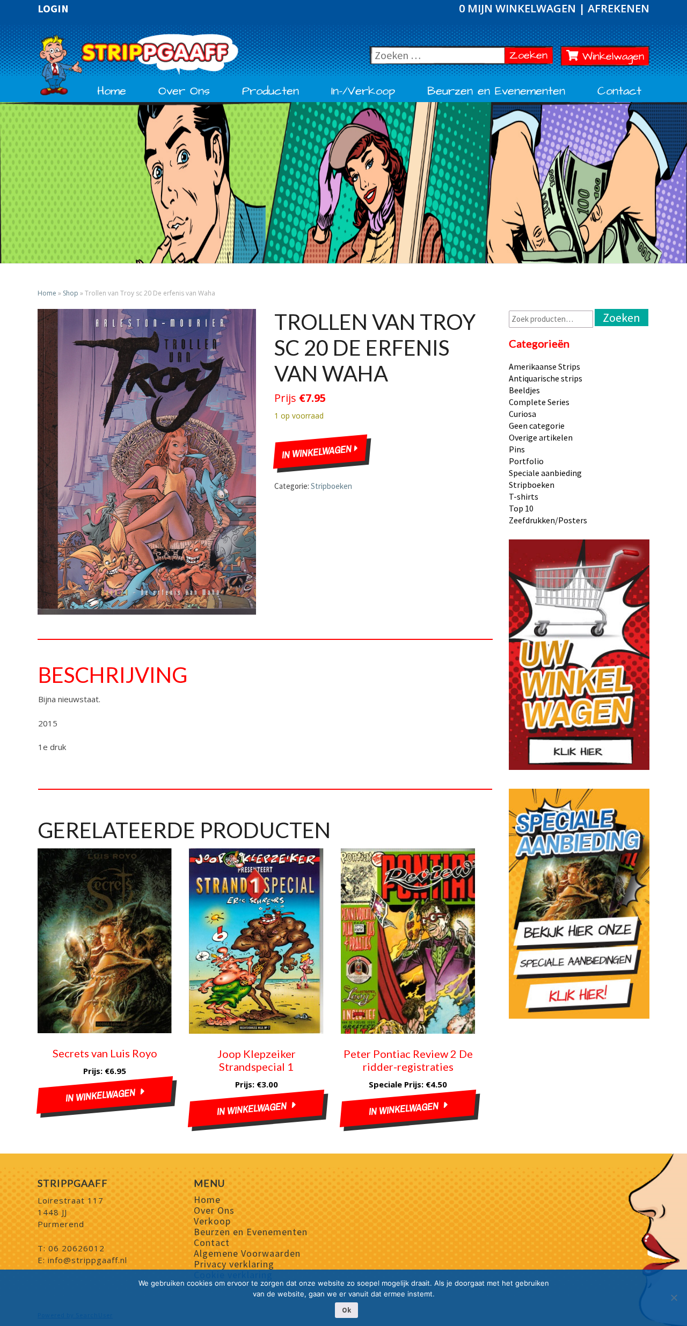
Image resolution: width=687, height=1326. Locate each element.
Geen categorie (537, 425)
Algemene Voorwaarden (247, 1253)
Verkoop (212, 1221)
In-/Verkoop (363, 91)
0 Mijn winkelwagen (519, 8)
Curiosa (522, 413)
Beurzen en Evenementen (496, 91)
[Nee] (673, 1297)
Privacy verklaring (234, 1264)
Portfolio (526, 461)
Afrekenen (618, 8)
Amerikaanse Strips (544, 366)
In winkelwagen (318, 451)
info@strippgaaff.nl (87, 1260)
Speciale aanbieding (545, 472)
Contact (619, 91)
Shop (70, 293)
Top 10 (521, 508)
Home (111, 91)
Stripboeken (331, 486)
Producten (270, 91)
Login (53, 9)
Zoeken (531, 55)
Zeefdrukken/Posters (548, 520)
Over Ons (184, 91)
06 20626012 (76, 1248)
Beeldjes (524, 390)
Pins (517, 449)
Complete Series (539, 402)
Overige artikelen (541, 437)
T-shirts (523, 496)
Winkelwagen (611, 56)
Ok (346, 1310)
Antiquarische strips (545, 378)
